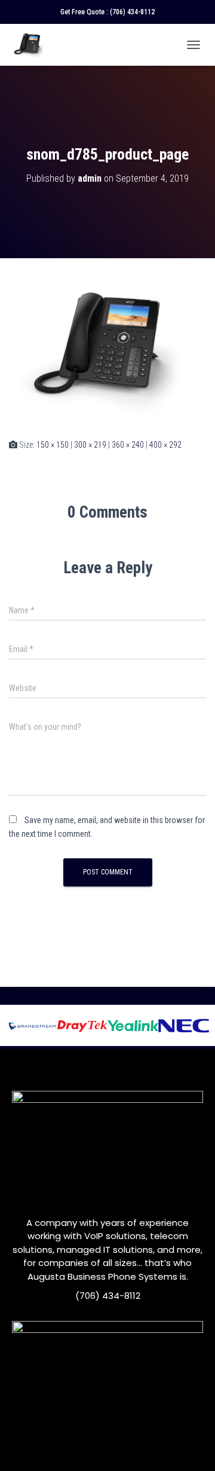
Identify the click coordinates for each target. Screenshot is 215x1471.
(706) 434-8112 (132, 12)
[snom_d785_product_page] (107, 347)
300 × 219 (90, 444)
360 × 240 (128, 444)
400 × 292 (165, 444)
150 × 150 (52, 444)
